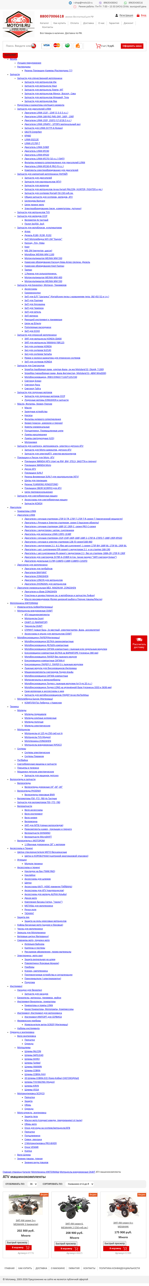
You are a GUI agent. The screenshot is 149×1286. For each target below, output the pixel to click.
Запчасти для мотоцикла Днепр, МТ (44, 89)
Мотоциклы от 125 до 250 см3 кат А (44, 733)
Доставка (88, 23)
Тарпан (28, 270)
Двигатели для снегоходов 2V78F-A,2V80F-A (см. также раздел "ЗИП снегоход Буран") (71, 557)
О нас (101, 23)
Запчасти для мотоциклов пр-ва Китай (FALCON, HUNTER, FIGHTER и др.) (63, 189)
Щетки (28, 883)
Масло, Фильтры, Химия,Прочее (34, 404)
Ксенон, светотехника (36, 971)
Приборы (29, 967)
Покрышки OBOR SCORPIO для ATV (43, 488)
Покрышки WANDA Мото (38, 465)
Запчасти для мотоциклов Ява (41, 101)
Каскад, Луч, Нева (35, 243)
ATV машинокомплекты (37, 614)
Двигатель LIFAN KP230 (37, 151)
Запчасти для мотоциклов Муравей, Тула (47, 97)
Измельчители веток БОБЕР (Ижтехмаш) (46, 1024)
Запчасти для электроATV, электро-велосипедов (50, 453)
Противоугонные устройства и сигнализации (49, 974)
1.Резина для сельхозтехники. (41, 273)
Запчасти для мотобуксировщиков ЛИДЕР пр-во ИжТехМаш (57, 695)
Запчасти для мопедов (37, 185)
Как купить (59, 23)
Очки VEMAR (32, 1147)
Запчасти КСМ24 (33, 503)
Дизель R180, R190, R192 (38, 235)
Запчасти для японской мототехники (37, 335)
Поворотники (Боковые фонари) (42, 963)
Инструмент (16, 986)
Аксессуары (31, 289)
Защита (29, 1101)
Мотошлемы (24, 1047)
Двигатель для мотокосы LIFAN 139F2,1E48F (48, 534)
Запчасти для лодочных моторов (34, 392)
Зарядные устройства (36, 411)
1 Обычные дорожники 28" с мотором (45, 844)
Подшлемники (32, 1135)
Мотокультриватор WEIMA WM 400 (43, 277)
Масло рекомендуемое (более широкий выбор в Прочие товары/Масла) (63, 599)
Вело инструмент (34, 814)
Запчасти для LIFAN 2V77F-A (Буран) (44, 128)
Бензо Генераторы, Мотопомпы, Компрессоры (49, 1009)
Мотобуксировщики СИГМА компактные (46, 676)
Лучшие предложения (29, 63)
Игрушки (22, 860)
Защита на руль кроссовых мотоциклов (46, 921)
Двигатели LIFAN (26, 515)
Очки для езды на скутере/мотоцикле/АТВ (47, 1128)
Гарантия (114, 23)
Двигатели (15, 507)
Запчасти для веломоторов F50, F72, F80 (38, 802)
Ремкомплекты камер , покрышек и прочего (48, 829)
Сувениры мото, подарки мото (33, 940)
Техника (14, 706)
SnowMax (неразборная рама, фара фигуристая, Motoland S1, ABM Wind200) (65, 373)
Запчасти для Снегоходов (31, 365)
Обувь (28, 1105)
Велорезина (31, 821)
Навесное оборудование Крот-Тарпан (44, 266)
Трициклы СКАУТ (34, 626)
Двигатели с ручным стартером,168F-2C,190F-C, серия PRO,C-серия (60, 526)
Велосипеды (24, 783)
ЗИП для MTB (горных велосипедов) (44, 825)
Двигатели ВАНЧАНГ (36, 572)
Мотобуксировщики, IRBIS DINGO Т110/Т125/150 (51, 377)
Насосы (29, 415)
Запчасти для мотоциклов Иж (41, 82)
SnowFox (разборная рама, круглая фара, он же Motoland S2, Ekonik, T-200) (64, 369)
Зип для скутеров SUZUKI (38, 350)
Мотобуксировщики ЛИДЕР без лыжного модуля (51, 656)
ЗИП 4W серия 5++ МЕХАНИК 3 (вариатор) (25, 1222)
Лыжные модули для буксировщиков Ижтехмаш (51, 668)
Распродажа (24, 66)
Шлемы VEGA (32, 1089)
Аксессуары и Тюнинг (21, 848)
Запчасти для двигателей (38, 178)
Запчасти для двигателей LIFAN (34, 109)
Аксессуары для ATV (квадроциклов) (44, 890)
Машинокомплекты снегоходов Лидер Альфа (49, 672)
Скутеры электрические (37, 752)
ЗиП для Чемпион (34, 308)
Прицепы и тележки (28, 768)
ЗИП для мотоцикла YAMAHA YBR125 (44, 342)
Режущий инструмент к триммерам (43, 319)
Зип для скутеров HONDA (38, 346)
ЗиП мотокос (31, 316)
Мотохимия (31, 442)
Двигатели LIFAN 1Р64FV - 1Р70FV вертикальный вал (52, 124)
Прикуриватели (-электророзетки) (43, 978)
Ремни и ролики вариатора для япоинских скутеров (52, 358)
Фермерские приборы (29, 1020)
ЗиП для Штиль (33, 312)
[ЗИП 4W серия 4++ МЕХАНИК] (123, 1206)
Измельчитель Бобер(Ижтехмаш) (35, 607)
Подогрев (30, 982)
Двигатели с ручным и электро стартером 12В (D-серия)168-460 (58, 542)
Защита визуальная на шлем (40, 959)
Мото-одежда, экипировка (31, 1112)
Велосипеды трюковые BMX (40, 794)
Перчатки (30, 1040)
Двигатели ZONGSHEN (36, 576)
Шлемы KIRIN (32, 1086)
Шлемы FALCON (33, 1051)
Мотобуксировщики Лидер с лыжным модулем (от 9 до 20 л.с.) (58, 683)
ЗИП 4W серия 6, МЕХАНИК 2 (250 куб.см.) (74, 1226)
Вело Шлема (24, 1155)
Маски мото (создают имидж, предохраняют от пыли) (53, 1120)
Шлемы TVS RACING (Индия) (40, 1082)
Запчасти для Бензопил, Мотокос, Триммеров (42, 285)
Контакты (47, 27)
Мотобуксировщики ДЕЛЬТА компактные (47, 645)
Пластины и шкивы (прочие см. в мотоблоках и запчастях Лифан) (60, 595)
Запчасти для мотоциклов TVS (33, 212)
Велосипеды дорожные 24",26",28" (44, 787)
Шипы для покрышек (36, 480)
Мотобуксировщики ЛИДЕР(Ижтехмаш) (38, 637)
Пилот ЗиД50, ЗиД (34, 224)
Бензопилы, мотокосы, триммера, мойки (39, 997)
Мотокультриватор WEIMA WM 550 (43, 258)
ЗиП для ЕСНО (32, 331)
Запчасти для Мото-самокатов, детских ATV (48, 450)
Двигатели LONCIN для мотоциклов (44, 580)
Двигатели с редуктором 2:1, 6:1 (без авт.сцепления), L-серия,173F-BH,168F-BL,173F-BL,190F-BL (76, 545)
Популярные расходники (38, 327)
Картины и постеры (35, 948)
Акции (13, 59)
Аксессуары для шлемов (38, 879)
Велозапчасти (24, 806)
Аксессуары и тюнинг (28, 867)
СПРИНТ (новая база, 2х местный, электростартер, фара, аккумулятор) (62, 630)
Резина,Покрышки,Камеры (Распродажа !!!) (48, 70)
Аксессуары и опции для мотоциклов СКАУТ (48, 634)
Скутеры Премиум (34, 756)
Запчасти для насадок (36, 994)
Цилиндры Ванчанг (35, 201)
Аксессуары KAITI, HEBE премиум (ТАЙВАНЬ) (48, 886)
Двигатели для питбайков (39, 568)
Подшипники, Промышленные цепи (44, 430)
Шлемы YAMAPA (33, 1066)
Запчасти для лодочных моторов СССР (45, 396)
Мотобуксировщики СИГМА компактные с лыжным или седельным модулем (66, 649)
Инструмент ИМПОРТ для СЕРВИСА (43, 1017)
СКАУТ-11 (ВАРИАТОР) (36, 622)
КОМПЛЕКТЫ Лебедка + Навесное (43, 702)
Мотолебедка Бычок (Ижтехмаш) (35, 699)
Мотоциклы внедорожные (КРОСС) (43, 745)
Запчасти (15, 74)
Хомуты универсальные (37, 427)
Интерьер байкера (34, 944)
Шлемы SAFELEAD (34, 1055)
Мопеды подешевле (35, 714)
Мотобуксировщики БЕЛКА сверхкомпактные (49, 641)
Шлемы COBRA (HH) (35, 1074)
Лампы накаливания (36, 434)
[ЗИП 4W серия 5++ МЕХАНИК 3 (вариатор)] (26, 1205)
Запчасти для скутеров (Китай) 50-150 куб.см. (49, 193)
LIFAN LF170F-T (32, 143)
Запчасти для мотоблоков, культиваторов (39, 227)
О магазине (58, 1268)
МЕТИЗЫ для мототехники (39, 906)
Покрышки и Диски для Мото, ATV (35, 457)
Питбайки (22, 760)
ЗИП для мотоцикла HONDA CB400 (43, 339)
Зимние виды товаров (36, 1162)
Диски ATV (30, 469)
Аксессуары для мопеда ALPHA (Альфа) (46, 894)
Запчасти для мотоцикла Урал (41, 86)
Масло (28, 407)
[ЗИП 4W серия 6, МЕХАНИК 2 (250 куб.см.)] (74, 1207)
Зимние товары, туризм (30, 1158)
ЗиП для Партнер (34, 300)
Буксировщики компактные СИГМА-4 (45, 660)
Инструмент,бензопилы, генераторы (36, 1001)
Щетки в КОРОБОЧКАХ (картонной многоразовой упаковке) (56, 856)
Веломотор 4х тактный (36, 220)
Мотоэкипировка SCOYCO (31, 1093)
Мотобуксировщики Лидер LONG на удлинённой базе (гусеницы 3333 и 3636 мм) (68, 687)
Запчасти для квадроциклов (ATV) (43, 181)
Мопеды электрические (37, 725)
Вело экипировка (26, 1036)
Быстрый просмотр (17, 1242)
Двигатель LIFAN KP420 (37, 155)
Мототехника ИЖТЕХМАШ (24, 603)
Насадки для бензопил (29, 990)
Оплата (74, 23)
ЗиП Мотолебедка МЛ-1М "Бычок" (43, 239)
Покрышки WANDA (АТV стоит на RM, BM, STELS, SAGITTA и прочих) (60, 461)
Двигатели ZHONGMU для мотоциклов (45, 584)
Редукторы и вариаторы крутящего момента (40, 105)
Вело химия (31, 817)
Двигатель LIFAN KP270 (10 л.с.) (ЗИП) (45, 158)
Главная (10, 1268)
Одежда (29, 1043)
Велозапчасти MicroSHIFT (38, 837)
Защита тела (31, 1116)
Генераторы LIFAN (26, 511)
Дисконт (128, 23)
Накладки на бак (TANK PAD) (40, 871)
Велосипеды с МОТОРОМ (31, 840)
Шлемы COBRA (32, 1070)
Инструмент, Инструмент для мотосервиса (39, 1013)
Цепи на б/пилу (33, 323)
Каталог (44, 23)
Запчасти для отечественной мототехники (39, 78)
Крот (27, 247)
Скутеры (21, 748)
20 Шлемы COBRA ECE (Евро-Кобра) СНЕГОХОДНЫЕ (52, 1078)
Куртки (28, 1151)
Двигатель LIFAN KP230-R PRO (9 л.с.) (44, 166)
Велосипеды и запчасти (23, 779)
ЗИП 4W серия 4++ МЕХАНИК (123, 1225)
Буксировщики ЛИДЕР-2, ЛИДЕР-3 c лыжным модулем (54, 664)
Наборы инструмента (28, 1028)
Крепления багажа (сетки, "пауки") (44, 902)
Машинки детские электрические (35, 771)
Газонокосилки (33, 293)
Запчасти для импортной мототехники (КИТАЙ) (42, 174)
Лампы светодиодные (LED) (39, 438)
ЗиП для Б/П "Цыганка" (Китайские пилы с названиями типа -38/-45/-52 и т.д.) (67, 296)
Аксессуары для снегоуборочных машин (46, 499)
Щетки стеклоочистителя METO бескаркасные (42, 852)
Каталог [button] (10, 55)
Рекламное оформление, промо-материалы (48, 951)
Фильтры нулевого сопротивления (43, 419)
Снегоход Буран (33, 381)
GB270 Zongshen (33, 132)
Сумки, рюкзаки (33, 1139)
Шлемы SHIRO (32, 1059)
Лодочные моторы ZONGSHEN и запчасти (47, 400)
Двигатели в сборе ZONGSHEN (41, 591)
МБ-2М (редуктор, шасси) (38, 250)
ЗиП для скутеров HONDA (38, 361)
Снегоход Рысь (32, 384)
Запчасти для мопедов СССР (32, 216)
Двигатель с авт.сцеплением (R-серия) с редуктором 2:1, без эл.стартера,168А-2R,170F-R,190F (75, 553)
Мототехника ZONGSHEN (38, 741)
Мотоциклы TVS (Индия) (38, 737)
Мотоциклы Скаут (34, 618)
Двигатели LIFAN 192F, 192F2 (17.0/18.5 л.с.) (48, 120)
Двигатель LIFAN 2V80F (37, 147)
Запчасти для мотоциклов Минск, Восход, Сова (50, 93)
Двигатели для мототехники (32, 565)
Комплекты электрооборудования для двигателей (51, 170)
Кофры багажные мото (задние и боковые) (40, 925)
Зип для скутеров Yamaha (38, 354)
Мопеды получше (34, 722)
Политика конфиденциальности (119, 1268)
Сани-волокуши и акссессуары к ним (44, 691)
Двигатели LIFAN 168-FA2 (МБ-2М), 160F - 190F (49, 116)
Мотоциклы (23, 729)
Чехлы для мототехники (30, 929)
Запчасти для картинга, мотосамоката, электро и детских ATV (50, 446)
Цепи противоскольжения (39, 492)
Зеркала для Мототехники (31, 932)
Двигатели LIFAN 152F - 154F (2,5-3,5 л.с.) (46, 112)
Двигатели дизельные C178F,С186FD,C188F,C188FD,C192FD (56, 561)
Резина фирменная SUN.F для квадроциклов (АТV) (52, 476)
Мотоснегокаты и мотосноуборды (42, 679)
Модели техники (34, 863)
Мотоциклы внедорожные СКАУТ (35, 611)
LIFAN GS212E (32, 139)
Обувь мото (31, 1124)
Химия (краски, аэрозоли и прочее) (44, 423)
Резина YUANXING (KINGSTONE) (41, 484)
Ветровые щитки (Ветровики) (33, 936)
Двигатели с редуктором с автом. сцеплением (49, 530)
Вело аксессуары (34, 810)
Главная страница (12, 1172)
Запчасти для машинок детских (42, 775)
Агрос (28, 231)
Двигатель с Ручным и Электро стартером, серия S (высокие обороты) (62, 522)
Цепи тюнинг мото (34, 204)
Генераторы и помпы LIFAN (39, 1005)
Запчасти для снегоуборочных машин (37, 496)
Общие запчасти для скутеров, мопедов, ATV (49, 197)
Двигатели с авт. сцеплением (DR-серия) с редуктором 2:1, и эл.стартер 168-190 (67, 549)
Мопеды (21, 710)
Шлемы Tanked (32, 1063)
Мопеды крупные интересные (41, 718)
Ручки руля (30, 909)
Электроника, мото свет (30, 955)
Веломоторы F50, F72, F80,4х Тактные (37, 798)
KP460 (28, 135)
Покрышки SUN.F (34, 473)
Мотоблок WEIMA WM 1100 (39, 254)
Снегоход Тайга (33, 388)
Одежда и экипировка (22, 1032)
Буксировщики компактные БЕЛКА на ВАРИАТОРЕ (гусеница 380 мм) (61, 653)
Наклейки (30, 875)
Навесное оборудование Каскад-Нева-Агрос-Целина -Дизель (57, 262)
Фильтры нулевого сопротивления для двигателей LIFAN (55, 162)
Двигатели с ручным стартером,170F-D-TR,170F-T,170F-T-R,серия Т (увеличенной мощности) (74, 519)
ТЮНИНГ (29, 913)
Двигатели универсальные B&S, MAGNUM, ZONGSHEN (46, 588)
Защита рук (23, 917)
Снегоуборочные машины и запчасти (37, 764)
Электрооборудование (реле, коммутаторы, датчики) (53, 208)
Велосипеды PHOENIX (29, 791)
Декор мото (31, 898)
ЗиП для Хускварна (35, 304)
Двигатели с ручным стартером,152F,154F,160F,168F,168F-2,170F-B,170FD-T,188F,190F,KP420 (73, 538)
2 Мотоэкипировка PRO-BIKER (41, 1143)
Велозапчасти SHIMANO (37, 833)
